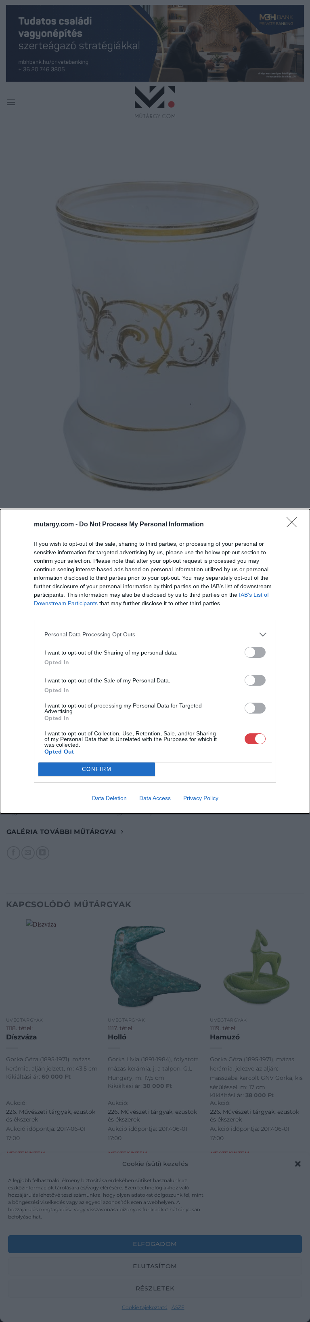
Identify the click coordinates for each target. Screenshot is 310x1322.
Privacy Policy (200, 798)
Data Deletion (109, 798)
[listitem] (155, 634)
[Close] (294, 524)
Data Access (155, 798)
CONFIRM (97, 769)
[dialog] (155, 661)
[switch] (255, 652)
